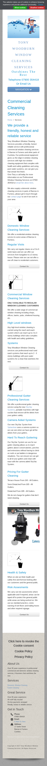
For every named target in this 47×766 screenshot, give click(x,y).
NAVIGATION (22, 89)
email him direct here (24, 183)
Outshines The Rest (24, 73)
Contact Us (24, 266)
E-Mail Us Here (19, 722)
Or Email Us (23, 83)
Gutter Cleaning (13, 688)
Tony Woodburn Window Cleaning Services (23, 55)
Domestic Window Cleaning (17, 685)
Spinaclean (12, 427)
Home (10, 120)
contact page (16, 197)
